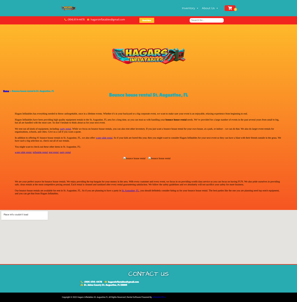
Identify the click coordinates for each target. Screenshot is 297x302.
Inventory (188, 8)
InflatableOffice (159, 297)
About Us (208, 8)
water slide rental (104, 137)
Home (6, 91)
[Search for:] (207, 20)
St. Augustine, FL (130, 190)
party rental (65, 128)
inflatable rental (40, 152)
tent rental (53, 152)
